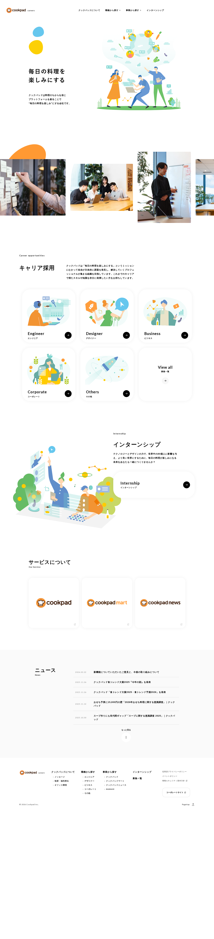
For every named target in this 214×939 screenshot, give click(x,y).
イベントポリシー (169, 776)
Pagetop (186, 804)
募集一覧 (137, 778)
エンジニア (89, 777)
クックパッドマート (115, 781)
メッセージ (60, 777)
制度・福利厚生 (62, 781)
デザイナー (89, 781)
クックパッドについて (89, 10)
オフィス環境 (61, 785)
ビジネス (88, 785)
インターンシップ (155, 10)
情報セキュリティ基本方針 (173, 781)
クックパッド (112, 777)
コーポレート (90, 789)
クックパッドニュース (116, 785)
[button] (113, 10)
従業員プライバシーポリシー (174, 772)
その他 (87, 793)
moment (110, 789)
